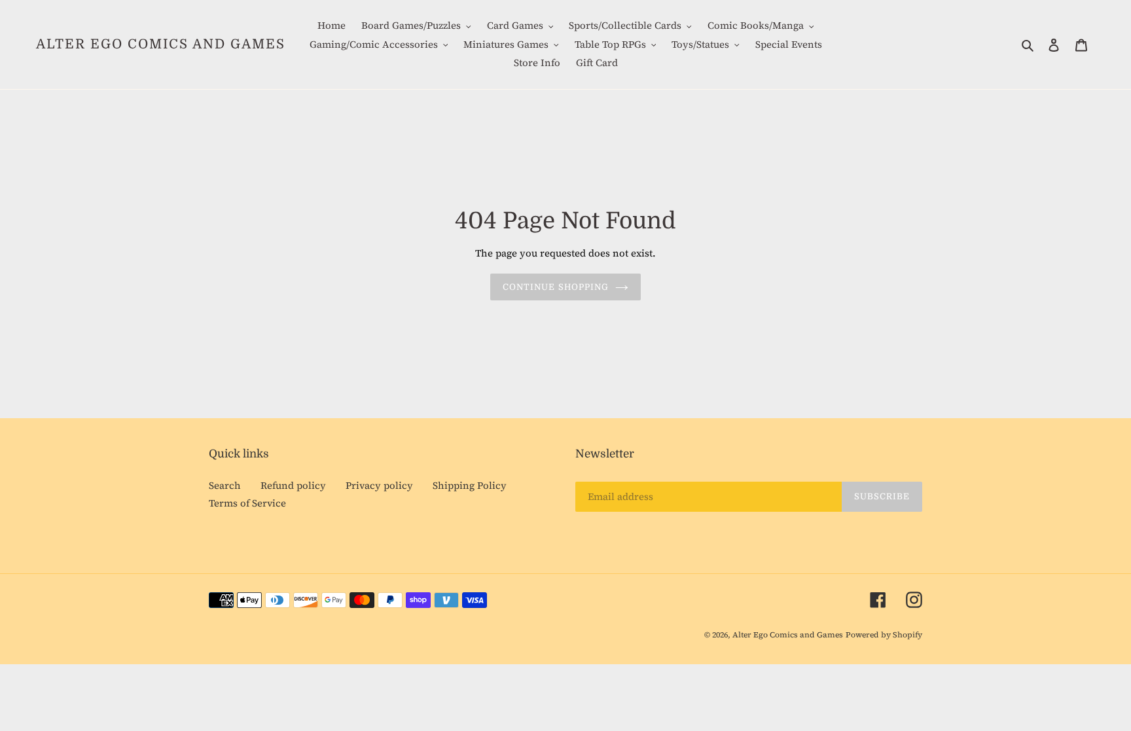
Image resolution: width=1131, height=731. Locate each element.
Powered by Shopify (884, 635)
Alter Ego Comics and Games (160, 44)
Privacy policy (379, 485)
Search (225, 485)
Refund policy (293, 485)
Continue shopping (556, 287)
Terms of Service (247, 503)
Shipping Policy (470, 485)
